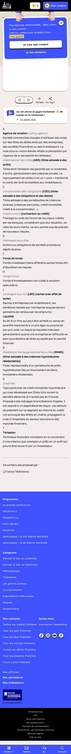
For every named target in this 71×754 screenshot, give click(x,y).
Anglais (7, 602)
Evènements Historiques (18, 596)
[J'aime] (19, 100)
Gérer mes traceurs (35, 719)
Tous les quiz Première (17, 630)
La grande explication (17, 504)
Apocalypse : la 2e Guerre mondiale (25, 542)
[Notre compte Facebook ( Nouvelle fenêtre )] (61, 635)
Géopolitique (11, 608)
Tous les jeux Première (17, 637)
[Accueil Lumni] (7, 5)
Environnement (12, 589)
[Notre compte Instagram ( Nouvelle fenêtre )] (47, 635)
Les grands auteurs (15, 583)
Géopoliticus (11, 517)
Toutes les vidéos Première (20, 624)
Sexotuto (8, 530)
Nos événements (13, 682)
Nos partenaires (13, 677)
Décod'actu (10, 511)
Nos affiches (11, 672)
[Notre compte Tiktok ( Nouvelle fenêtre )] (41, 635)
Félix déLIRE (11, 523)
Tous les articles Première (19, 643)
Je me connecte (36, 52)
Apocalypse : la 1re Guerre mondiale (25, 536)
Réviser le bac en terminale (20, 564)
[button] (9, 749)
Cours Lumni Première (16, 662)
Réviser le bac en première (20, 558)
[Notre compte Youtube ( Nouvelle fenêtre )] (54, 635)
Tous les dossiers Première (19, 655)
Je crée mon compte (35, 44)
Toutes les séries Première (19, 649)
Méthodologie (11, 571)
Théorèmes (10, 577)
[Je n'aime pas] (28, 100)
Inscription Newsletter (53, 624)
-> (26, 119)
